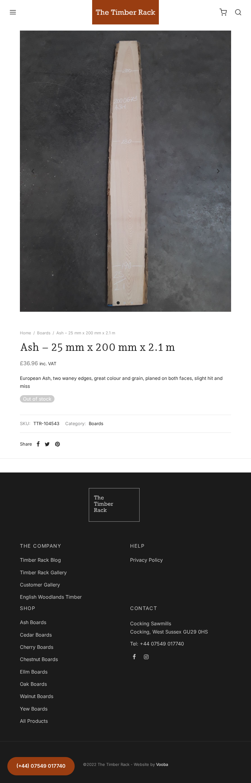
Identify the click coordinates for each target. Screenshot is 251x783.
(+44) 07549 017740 (41, 766)
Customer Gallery (40, 585)
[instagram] (146, 657)
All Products (34, 721)
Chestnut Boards (39, 659)
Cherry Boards (36, 647)
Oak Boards (33, 684)
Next (218, 171)
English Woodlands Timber (51, 597)
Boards (44, 332)
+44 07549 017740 (162, 644)
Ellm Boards (33, 672)
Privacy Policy (146, 560)
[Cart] (223, 12)
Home (25, 332)
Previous (33, 171)
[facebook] (134, 657)
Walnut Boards (36, 696)
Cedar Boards (36, 635)
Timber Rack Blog (40, 560)
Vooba (162, 764)
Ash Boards (33, 622)
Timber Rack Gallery (43, 572)
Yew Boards (33, 709)
